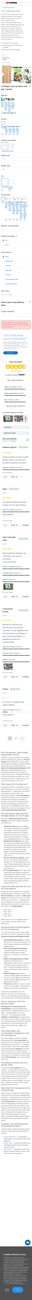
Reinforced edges (8, 236)
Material (4, 95)
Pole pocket (5, 252)
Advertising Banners (9, 7)
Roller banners (8, 1149)
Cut (2, 176)
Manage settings (7, 1289)
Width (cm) (5, 155)
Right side (8, 270)
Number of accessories (10, 226)
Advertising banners (10, 1137)
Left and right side (11, 284)
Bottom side (9, 261)
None (7, 245)
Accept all (17, 1289)
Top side (8, 265)
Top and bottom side (11, 279)
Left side (8, 274)
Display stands (8, 1143)
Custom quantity (7, 311)
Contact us (10, 353)
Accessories (5, 195)
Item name (5, 291)
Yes (6, 240)
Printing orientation (8, 140)
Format (4, 119)
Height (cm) (5, 166)
